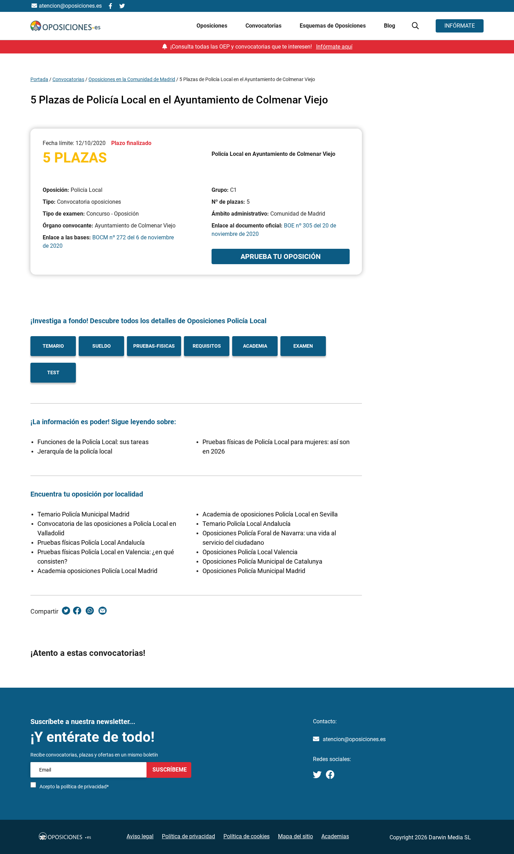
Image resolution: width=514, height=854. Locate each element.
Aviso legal (140, 836)
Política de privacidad (188, 836)
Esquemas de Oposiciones (333, 25)
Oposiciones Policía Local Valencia (250, 552)
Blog (389, 25)
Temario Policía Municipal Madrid (83, 514)
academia (255, 346)
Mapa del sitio (295, 836)
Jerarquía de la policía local (74, 451)
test (53, 372)
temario (53, 346)
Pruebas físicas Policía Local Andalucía (91, 542)
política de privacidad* (85, 786)
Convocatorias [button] (264, 25)
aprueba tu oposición (281, 256)
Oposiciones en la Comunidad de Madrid (131, 79)
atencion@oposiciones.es (354, 739)
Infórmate (459, 25)
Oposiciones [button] (213, 25)
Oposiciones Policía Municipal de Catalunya (262, 561)
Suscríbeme (169, 769)
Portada (39, 79)
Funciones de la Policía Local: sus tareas (93, 442)
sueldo (101, 346)
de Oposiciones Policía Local (221, 321)
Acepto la (74, 786)
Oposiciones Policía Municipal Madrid (253, 570)
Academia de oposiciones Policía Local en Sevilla (270, 514)
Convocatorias (68, 79)
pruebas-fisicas (154, 346)
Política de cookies (246, 836)
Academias (335, 836)
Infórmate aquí (334, 46)
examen (303, 346)
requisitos (207, 346)
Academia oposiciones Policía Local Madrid (97, 570)
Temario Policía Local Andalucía (246, 523)
